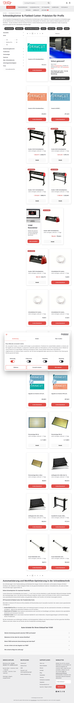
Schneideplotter (9, 28)
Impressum (23, 663)
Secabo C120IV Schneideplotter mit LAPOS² (59, 190)
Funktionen (6, 51)
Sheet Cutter (51, 28)
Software (59, 28)
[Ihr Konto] (66, 3)
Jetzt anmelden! (33, 241)
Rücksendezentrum (44, 684)
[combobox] (34, 3)
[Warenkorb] (69, 3)
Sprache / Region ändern (46, 687)
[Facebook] (56, 691)
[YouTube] (58, 691)
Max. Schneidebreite (8, 60)
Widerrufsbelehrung (25, 674)
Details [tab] (37, 338)
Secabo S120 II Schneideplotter (36, 149)
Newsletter (42, 675)
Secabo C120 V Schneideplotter (36, 190)
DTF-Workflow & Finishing (32, 28)
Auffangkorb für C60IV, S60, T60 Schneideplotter (59, 475)
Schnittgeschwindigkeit (9, 63)
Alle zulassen (58, 367)
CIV (7, 39)
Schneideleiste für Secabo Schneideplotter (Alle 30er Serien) (57, 271)
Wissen (41, 668)
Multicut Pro (9, 42)
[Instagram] (60, 691)
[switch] (29, 361)
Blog (41, 672)
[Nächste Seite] (40, 33)
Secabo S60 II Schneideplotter (58, 149)
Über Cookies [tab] (58, 338)
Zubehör (67, 28)
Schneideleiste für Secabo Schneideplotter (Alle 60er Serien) (34, 312)
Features (5, 57)
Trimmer (43, 28)
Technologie (6, 54)
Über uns (42, 663)
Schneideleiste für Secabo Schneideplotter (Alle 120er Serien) (58, 312)
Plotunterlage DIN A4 (33, 434)
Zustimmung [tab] (15, 338)
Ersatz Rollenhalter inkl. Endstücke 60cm (34, 556)
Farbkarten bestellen (45, 679)
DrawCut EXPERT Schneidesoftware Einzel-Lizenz (59, 108)
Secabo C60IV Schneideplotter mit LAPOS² (51, 230)
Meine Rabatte (43, 665)
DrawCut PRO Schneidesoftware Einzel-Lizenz (36, 108)
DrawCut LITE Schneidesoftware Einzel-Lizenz (36, 59)
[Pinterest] (64, 691)
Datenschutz (24, 665)
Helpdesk (42, 682)
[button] (37, 633)
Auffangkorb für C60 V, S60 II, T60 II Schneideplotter (35, 516)
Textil (58, 67)
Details (37, 160)
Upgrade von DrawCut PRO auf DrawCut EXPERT (59, 393)
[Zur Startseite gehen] (7, 3)
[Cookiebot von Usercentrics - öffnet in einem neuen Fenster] (62, 334)
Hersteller (6, 32)
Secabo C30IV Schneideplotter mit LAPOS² (35, 271)
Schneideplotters (58, 65)
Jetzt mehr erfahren (60, 78)
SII (16, 42)
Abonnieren (61, 686)
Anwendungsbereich (9, 48)
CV (16, 39)
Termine (42, 677)
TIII (7, 44)
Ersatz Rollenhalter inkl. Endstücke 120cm (57, 556)
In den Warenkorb (37, 70)
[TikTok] (62, 691)
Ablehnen (15, 367)
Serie (4, 35)
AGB (22, 668)
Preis (4, 65)
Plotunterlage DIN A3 (56, 434)
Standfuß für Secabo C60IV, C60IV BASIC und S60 (58, 516)
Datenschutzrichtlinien (61, 673)
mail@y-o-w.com (14, 665)
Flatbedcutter (19, 28)
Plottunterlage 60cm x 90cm (35, 475)
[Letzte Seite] (43, 33)
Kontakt (41, 670)
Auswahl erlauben (37, 367)
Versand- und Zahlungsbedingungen (26, 671)
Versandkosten (33, 700)
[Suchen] (48, 3)
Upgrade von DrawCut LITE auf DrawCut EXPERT (36, 393)
